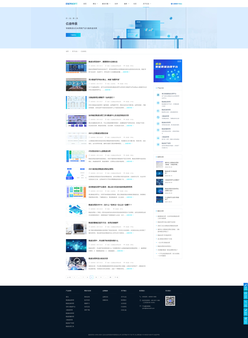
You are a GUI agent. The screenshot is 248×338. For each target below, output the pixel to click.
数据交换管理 (70, 303)
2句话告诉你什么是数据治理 (100, 151)
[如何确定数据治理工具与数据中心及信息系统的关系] (76, 120)
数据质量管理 (70, 316)
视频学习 (87, 303)
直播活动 (105, 300)
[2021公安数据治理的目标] (76, 138)
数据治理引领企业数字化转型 (166, 222)
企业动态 (123, 303)
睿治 (94, 4)
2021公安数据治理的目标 (98, 133)
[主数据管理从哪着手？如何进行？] (76, 102)
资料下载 (87, 310)
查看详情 (125, 72)
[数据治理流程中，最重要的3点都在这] (76, 66)
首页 (85, 4)
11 (101, 277)
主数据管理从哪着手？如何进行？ (102, 97)
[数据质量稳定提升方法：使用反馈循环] (76, 227)
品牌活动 (105, 297)
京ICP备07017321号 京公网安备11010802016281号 (138, 335)
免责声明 (156, 335)
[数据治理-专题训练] (168, 70)
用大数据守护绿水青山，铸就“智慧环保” (104, 79)
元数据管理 (69, 310)
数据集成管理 (70, 300)
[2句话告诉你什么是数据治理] (76, 156)
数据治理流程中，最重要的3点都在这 (103, 61)
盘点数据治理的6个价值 (165, 239)
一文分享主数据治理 (164, 242)
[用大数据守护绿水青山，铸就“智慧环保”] (76, 84)
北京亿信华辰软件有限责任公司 (111, 335)
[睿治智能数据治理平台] (71, 4)
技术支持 (87, 300)
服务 (125, 4)
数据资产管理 (70, 323)
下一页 (116, 277)
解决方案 (105, 4)
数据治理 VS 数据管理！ (165, 235)
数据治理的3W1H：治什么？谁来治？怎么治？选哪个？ (110, 204)
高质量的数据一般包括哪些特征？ (168, 250)
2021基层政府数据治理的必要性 (101, 169)
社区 (135, 4)
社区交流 (87, 307)
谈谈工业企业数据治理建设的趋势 (168, 226)
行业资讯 (83, 51)
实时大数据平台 (70, 307)
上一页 (69, 277)
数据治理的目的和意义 (164, 246)
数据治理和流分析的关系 (98, 258)
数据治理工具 (70, 326)
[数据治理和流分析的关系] (76, 263)
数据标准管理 (70, 313)
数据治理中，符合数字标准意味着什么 (103, 240)
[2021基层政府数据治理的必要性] (76, 174)
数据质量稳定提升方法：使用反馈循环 (103, 222)
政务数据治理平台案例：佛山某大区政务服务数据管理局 (110, 187)
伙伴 (116, 4)
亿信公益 (123, 310)
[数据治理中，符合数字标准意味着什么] (76, 245)
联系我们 (123, 300)
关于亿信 (146, 4)
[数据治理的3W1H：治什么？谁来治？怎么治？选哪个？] (76, 209)
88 (110, 277)
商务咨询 (87, 297)
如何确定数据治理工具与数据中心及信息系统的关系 (109, 115)
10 (96, 277)
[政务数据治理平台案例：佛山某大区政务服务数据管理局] (76, 192)
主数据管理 (69, 320)
